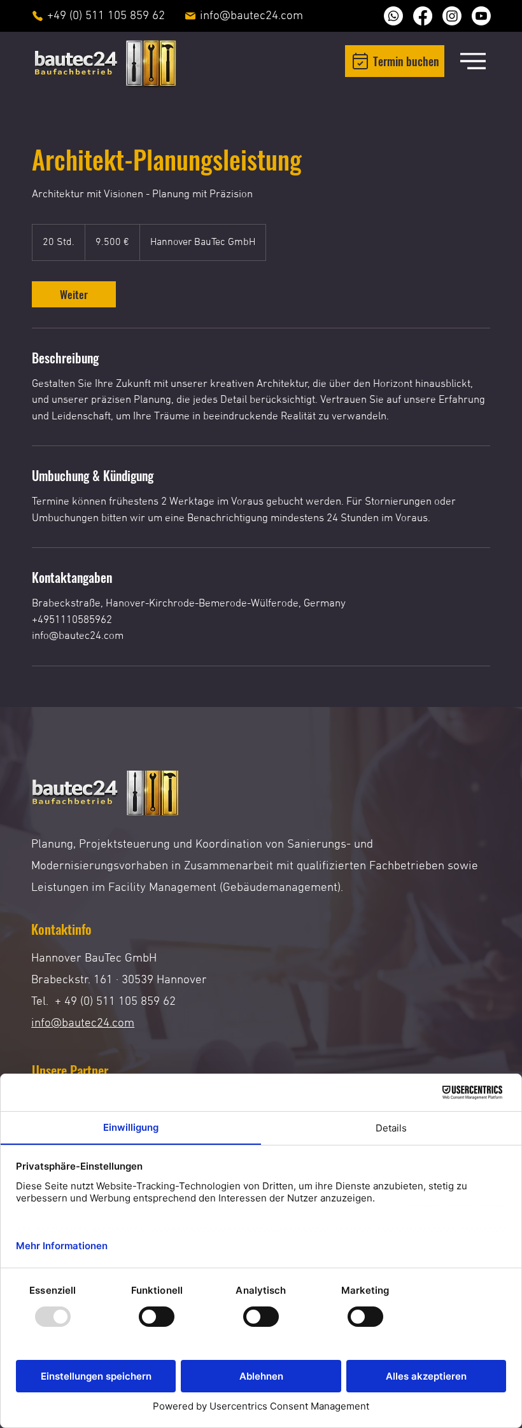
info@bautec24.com (82, 1023)
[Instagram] (452, 15)
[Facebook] (422, 15)
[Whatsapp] (393, 15)
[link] (74, 294)
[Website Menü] (473, 61)
